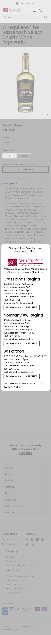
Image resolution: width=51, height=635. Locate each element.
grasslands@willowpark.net (18, 302)
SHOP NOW (32, 307)
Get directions (13, 307)
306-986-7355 (12, 368)
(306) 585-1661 (12, 299)
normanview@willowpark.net (19, 339)
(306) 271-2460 (12, 335)
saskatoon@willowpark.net (18, 371)
